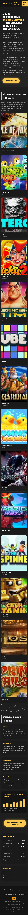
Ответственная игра (9, 894)
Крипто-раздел (7, 874)
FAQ (4, 876)
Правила (21, 890)
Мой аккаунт (16, 3)
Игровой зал (7, 872)
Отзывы (5, 878)
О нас (6, 890)
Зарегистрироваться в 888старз (15, 823)
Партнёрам (21, 894)
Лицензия (13, 890)
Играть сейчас (11, 80)
